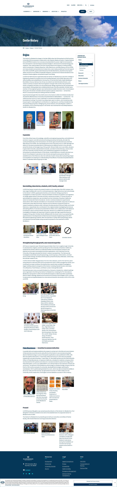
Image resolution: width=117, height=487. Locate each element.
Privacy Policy (8, 485)
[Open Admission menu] (40, 11)
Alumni (73, 5)
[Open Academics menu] (30, 11)
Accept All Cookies (93, 484)
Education (81, 75)
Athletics (63, 11)
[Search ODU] (85, 5)
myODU (92, 5)
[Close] (115, 482)
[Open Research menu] (49, 11)
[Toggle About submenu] (92, 62)
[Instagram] (26, 474)
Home (27, 48)
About (31, 48)
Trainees (81, 70)
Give (68, 5)
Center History (84, 64)
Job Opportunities (83, 83)
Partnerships (82, 68)
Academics (26, 11)
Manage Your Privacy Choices (93, 481)
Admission (36, 11)
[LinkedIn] (32, 474)
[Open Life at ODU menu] (58, 11)
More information (16, 485)
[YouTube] (29, 474)
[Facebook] (23, 474)
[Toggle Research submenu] (92, 73)
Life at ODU (54, 11)
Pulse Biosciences (29, 348)
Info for (79, 5)
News (79, 81)
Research (45, 11)
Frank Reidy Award (83, 66)
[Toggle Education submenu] (92, 76)
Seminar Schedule (83, 78)
